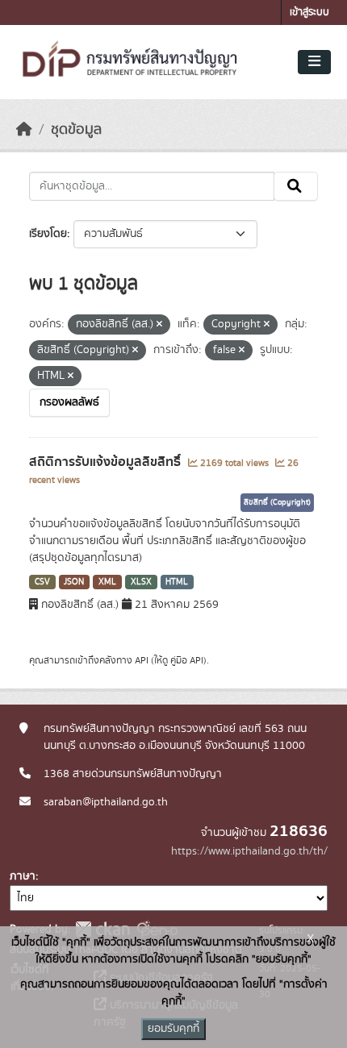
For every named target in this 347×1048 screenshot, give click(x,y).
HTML (176, 582)
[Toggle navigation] (314, 62)
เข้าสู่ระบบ (309, 12)
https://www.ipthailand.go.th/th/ (249, 851)
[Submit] (296, 186)
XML (107, 582)
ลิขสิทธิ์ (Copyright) (277, 502)
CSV (42, 582)
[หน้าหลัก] (24, 129)
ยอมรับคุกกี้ (173, 1029)
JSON (74, 582)
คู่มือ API (186, 660)
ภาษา (23, 876)
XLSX (141, 582)
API (141, 660)
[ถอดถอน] (159, 324)
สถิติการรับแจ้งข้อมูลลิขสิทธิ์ (106, 461)
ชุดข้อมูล (76, 129)
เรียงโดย (48, 234)
